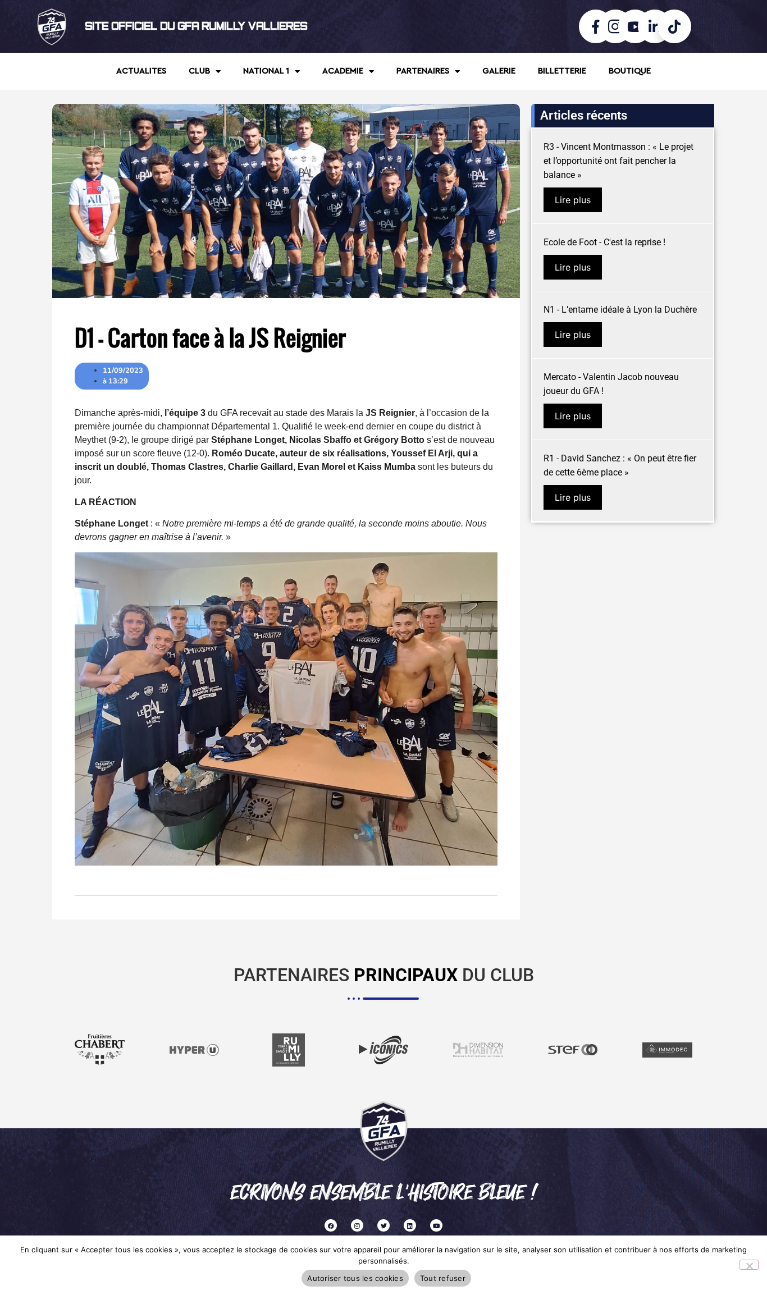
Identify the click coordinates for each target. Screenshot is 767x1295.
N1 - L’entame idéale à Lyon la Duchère (620, 309)
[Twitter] (383, 1225)
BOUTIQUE (630, 71)
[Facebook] (331, 1225)
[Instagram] (357, 1225)
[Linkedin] (410, 1225)
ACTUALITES (141, 71)
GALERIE (498, 71)
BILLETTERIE (562, 71)
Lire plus (573, 199)
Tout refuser (442, 1278)
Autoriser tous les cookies (355, 1278)
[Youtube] (436, 1225)
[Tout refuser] (749, 1265)
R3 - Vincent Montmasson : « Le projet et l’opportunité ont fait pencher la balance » (618, 160)
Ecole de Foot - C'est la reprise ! (604, 242)
